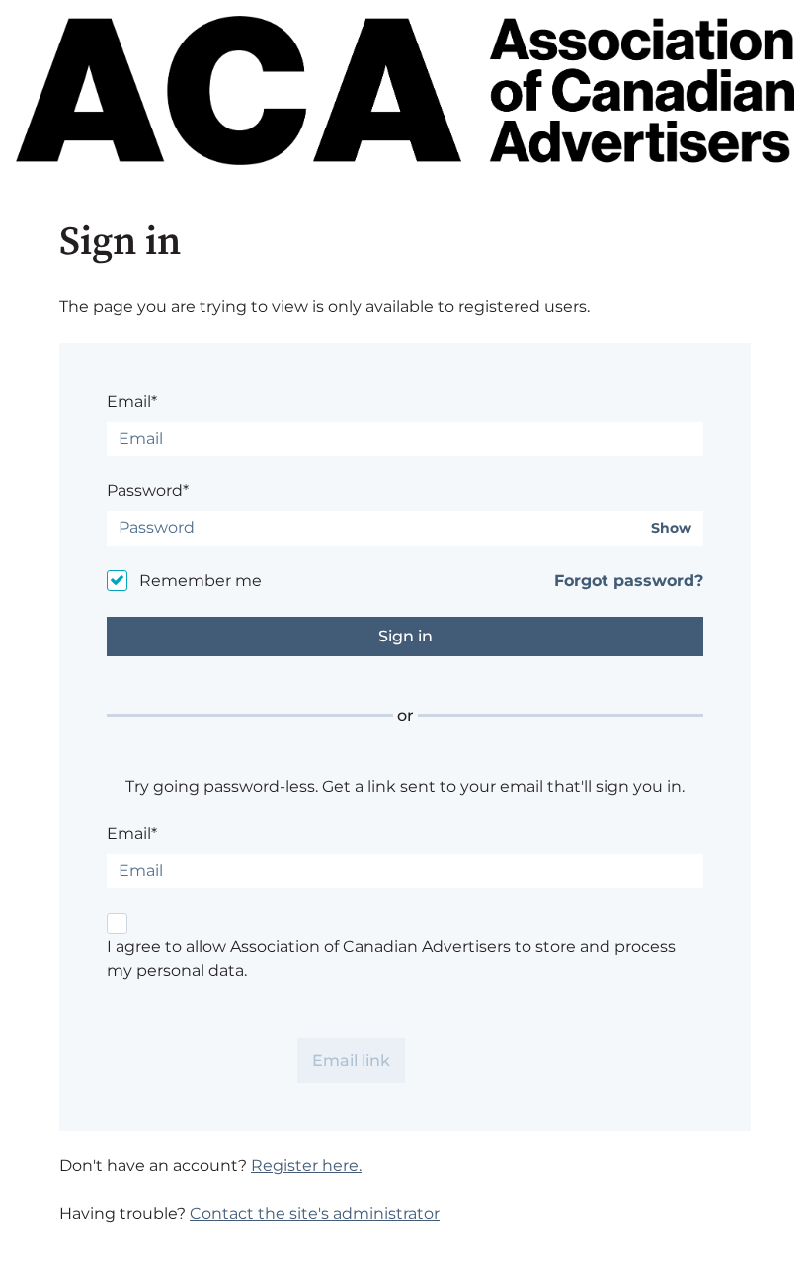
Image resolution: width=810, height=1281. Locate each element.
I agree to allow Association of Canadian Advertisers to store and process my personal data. (391, 958)
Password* (148, 490)
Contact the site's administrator (315, 1213)
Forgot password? (628, 580)
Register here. (306, 1165)
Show (671, 528)
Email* (132, 401)
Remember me (200, 580)
